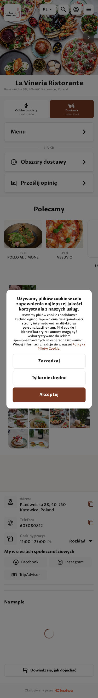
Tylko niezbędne (49, 378)
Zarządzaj (49, 361)
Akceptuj (49, 394)
